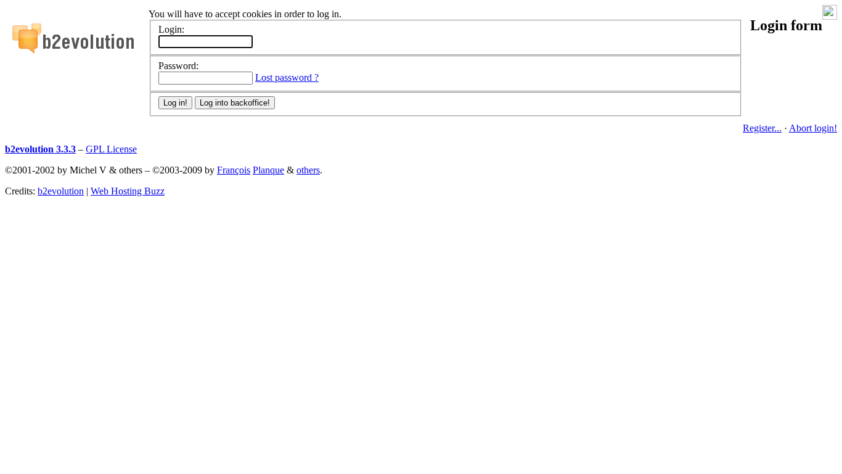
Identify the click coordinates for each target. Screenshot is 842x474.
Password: (178, 65)
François (233, 170)
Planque (268, 170)
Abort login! (813, 128)
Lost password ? (287, 77)
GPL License (111, 149)
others (308, 170)
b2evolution (61, 191)
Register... (762, 128)
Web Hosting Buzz (128, 191)
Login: (171, 29)
